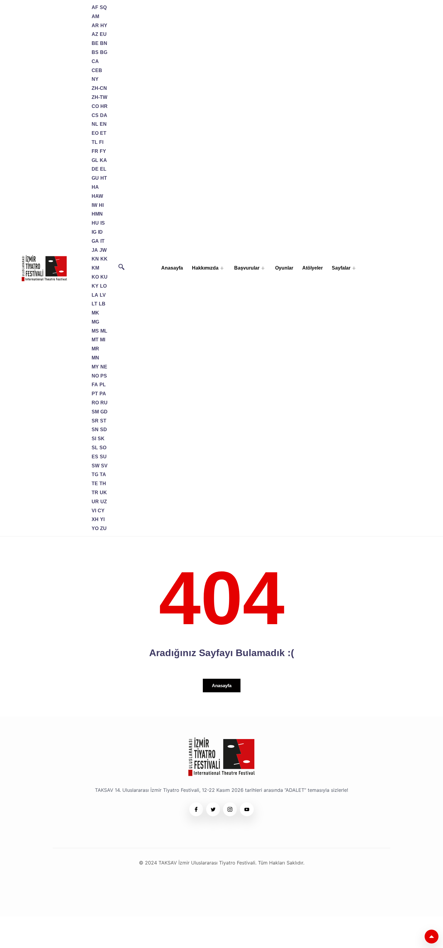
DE (95, 169)
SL (95, 447)
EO (95, 133)
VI (94, 510)
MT (95, 339)
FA (95, 384)
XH (95, 519)
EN (103, 124)
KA (103, 160)
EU (103, 34)
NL (95, 124)
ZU (103, 528)
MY (95, 366)
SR (95, 420)
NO (95, 375)
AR (95, 25)
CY (101, 510)
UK (103, 492)
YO (95, 528)
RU (104, 402)
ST (103, 420)
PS (103, 375)
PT (95, 393)
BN (103, 43)
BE (95, 43)
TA (103, 474)
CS (95, 115)
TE (95, 483)
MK (95, 312)
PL (102, 384)
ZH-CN (99, 88)
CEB (97, 70)
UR (95, 501)
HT (103, 178)
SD (103, 429)
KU (104, 277)
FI (101, 142)
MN (95, 357)
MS (95, 330)
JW (103, 250)
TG (95, 474)
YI (102, 519)
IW (94, 205)
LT (94, 303)
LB (102, 303)
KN (95, 258)
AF (95, 7)
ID (100, 232)
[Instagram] (230, 809)
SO (102, 447)
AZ (95, 34)
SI (94, 438)
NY (95, 79)
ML (103, 330)
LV (103, 295)
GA (95, 241)
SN (95, 429)
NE (103, 366)
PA (102, 393)
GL (95, 160)
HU (95, 223)
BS (95, 52)
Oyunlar (284, 267)
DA (103, 115)
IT (102, 241)
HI (101, 205)
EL (103, 169)
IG (94, 232)
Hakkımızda (205, 267)
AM (95, 16)
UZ (103, 501)
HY (103, 25)
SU (103, 456)
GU (95, 178)
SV (104, 465)
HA (95, 187)
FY (103, 151)
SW (95, 465)
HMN (97, 213)
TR (95, 492)
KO (95, 277)
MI (102, 339)
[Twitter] (213, 809)
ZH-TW (99, 97)
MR (95, 348)
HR (104, 106)
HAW (97, 196)
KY (95, 286)
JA (95, 250)
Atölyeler (312, 267)
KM (95, 267)
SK (101, 438)
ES (95, 456)
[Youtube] (247, 809)
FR (95, 151)
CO (95, 106)
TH (102, 483)
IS (102, 223)
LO (103, 286)
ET (103, 133)
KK (104, 258)
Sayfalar (341, 267)
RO (95, 402)
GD (104, 411)
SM (95, 411)
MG (95, 321)
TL (95, 142)
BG (103, 52)
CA (95, 61)
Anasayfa (172, 267)
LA (95, 295)
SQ (103, 7)
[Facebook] (196, 809)
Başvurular (246, 267)
